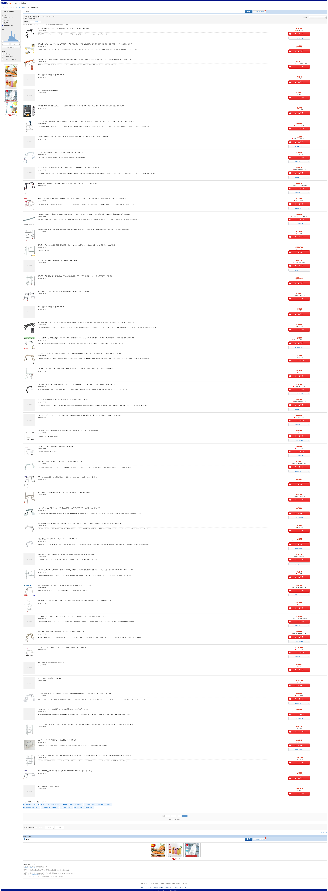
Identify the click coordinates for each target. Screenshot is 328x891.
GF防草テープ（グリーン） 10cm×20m (57, 804)
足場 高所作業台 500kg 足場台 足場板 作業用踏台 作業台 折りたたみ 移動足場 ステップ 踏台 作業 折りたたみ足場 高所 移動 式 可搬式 (76, 245)
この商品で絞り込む (299, 38)
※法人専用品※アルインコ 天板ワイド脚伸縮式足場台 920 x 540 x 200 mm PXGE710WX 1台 (64, 585)
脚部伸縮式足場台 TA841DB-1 (50, 90)
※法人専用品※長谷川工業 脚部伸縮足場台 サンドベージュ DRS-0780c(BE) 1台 (61, 631)
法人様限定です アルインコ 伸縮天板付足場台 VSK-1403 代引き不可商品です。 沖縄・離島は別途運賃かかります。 (73, 616)
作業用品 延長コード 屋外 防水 (31, 804)
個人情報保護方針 (158, 887)
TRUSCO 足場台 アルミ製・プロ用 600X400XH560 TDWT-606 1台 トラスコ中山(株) (66, 291)
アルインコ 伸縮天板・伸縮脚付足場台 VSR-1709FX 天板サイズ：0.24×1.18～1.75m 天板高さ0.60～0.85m (68, 167)
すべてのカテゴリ (8, 17)
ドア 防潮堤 (63, 807)
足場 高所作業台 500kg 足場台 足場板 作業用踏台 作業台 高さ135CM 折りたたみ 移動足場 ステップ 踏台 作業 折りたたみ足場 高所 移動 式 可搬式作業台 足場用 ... (84, 229)
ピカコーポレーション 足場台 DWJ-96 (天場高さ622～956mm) (56, 446)
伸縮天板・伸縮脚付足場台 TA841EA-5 (53, 307)
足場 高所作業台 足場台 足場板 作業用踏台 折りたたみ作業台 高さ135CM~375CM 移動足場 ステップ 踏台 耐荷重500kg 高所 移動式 (75, 276)
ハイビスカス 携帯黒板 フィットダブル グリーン (97, 804)
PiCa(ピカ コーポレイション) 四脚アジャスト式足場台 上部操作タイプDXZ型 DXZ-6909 (63, 709)
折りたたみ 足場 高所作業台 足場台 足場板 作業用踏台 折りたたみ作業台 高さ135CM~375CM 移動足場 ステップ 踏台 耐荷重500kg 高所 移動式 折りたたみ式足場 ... (85, 755)
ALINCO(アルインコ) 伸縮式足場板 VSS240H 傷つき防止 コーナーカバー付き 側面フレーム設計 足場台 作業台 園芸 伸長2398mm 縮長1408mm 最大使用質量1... (84, 214)
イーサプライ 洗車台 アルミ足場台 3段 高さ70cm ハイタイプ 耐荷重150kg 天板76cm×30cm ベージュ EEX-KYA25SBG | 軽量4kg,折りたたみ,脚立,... (80, 353)
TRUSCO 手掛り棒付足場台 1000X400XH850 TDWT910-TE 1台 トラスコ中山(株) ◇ (66, 492)
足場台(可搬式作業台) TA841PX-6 (51, 786)
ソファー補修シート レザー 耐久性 (50, 807)
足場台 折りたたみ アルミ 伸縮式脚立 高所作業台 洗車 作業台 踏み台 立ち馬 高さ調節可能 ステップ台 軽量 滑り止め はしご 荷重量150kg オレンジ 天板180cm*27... (85, 59)
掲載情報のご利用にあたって (31, 867)
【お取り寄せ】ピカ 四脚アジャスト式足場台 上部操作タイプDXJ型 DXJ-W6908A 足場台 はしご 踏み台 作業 (69, 508)
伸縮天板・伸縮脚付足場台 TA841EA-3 (53, 662)
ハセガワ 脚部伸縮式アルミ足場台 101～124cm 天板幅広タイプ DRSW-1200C (60, 152)
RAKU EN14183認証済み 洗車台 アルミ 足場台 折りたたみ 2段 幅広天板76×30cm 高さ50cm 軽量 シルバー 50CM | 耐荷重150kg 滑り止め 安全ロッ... (80, 523)
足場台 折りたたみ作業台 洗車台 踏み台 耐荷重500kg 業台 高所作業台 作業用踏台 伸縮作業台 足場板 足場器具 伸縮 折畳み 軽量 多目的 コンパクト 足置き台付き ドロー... (86, 44)
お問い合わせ (183, 887)
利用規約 (150, 887)
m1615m (70, 807)
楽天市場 (7, 54)
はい (49, 827)
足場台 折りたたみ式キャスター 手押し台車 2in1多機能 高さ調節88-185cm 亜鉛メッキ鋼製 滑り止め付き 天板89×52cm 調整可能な (75, 368)
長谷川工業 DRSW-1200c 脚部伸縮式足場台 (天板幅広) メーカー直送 (57, 260)
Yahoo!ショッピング (10, 59)
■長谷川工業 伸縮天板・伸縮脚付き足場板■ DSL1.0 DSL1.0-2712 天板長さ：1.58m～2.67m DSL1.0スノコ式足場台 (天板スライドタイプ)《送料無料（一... (82, 198)
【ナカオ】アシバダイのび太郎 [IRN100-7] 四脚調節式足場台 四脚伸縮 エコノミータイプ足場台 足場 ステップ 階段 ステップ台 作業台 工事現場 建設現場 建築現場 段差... (86, 338)
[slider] (2, 41)
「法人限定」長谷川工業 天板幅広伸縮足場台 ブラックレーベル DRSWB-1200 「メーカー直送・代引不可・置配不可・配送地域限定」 (76, 384)
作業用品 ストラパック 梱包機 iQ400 (83, 807)
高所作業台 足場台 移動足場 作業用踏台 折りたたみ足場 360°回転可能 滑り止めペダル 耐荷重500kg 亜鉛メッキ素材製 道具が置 (74, 600)
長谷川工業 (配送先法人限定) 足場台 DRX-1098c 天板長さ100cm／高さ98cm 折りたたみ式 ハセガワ (66, 554)
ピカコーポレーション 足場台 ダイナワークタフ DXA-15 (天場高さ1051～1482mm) (62, 647)
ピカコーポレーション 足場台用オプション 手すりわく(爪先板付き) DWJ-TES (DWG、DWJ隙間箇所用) (68, 430)
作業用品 (6, 23)
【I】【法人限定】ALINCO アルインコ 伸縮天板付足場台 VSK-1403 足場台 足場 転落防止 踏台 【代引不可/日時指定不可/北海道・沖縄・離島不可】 (80, 415)
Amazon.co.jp (8, 56)
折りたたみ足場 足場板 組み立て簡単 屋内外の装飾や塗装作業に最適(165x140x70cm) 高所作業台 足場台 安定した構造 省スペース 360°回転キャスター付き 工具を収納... (86, 121)
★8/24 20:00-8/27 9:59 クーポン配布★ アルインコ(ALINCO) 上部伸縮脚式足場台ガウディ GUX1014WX (67, 183)
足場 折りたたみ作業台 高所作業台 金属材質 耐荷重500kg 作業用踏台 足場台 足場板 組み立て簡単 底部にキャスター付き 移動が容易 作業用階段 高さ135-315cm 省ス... (86, 570)
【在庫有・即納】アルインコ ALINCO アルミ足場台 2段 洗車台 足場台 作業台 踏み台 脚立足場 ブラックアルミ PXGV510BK (73, 136)
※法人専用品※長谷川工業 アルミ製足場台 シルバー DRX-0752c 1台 (57, 539)
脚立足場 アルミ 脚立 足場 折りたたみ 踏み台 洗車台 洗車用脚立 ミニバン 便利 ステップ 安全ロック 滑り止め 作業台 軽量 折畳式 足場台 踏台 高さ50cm (81, 106)
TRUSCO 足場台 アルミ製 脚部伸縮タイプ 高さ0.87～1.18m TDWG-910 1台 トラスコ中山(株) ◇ (69, 477)
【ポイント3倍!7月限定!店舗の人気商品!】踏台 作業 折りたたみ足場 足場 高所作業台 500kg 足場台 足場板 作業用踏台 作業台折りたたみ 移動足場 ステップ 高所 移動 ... (86, 724)
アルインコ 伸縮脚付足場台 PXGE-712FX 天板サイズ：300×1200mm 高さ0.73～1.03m (63, 399)
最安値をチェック (299, 146)
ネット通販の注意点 (33, 874)
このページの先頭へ (321, 832)
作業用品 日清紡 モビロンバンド (31, 807)
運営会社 (143, 887)
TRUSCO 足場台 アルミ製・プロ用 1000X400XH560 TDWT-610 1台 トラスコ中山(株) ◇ (67, 771)
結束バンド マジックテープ (76, 804)
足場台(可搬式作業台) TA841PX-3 (51, 678)
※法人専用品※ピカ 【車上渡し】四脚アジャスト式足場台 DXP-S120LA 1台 (60, 461)
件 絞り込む (11, 47)
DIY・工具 (6, 20)
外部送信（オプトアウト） (171, 887)
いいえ (59, 827)
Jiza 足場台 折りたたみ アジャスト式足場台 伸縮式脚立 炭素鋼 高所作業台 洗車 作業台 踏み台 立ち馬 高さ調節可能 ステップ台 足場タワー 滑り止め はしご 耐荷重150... (86, 322)
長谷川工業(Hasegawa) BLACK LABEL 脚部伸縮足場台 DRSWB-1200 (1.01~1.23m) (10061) (64, 28)
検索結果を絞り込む (260, 11)
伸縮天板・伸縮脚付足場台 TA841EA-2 (53, 75)
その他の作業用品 (34, 21)
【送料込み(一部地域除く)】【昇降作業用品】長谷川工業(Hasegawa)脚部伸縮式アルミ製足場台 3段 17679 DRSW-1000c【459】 (75, 693)
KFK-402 (43, 804)
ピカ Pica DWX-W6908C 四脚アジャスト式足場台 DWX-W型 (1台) (57, 740)
